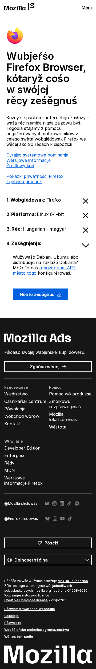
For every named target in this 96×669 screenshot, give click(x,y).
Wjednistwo (16, 393)
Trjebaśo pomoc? (24, 181)
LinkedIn (62, 503)
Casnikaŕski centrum (25, 401)
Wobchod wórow (21, 416)
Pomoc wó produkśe (70, 393)
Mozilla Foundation (73, 581)
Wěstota (57, 427)
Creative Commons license (26, 600)
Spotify (77, 503)
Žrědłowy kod (20, 165)
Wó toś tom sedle (18, 637)
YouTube (62, 518)
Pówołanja (14, 408)
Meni (87, 7)
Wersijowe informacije (28, 160)
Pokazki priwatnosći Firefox (34, 176)
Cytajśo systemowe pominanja (37, 155)
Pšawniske (12, 623)
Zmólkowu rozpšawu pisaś (65, 404)
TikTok (69, 503)
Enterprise (15, 455)
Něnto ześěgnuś (37, 294)
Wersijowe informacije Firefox (23, 480)
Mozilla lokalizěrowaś (63, 416)
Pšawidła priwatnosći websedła (29, 609)
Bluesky (47, 503)
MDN (9, 470)
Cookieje (11, 616)
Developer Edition (22, 448)
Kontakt (12, 423)
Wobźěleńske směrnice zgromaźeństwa (36, 630)
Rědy (9, 463)
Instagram (54, 503)
